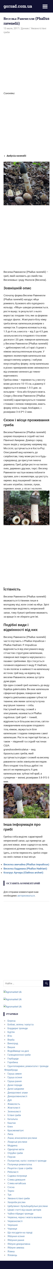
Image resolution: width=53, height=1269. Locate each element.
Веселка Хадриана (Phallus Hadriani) (25, 868)
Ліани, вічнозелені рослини (22, 1138)
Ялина (11, 1251)
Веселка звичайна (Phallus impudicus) (26, 864)
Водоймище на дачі (18, 1051)
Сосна (11, 1187)
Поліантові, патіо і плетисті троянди (27, 1160)
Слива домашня (16, 1179)
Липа (10, 1134)
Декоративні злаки (18, 1092)
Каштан (12, 1123)
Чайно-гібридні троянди (20, 1213)
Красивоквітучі (16, 1130)
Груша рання (15, 1081)
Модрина (12, 1145)
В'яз (10, 1035)
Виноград (13, 1043)
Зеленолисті (14, 1111)
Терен (11, 1191)
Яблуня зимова (16, 1247)
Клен (10, 1126)
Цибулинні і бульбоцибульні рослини (28, 1206)
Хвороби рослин (16, 1202)
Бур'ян (11, 1032)
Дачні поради (15, 1085)
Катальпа (13, 1119)
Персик (11, 1157)
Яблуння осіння (16, 1236)
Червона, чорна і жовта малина (25, 1217)
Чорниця (12, 1228)
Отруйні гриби (15, 1153)
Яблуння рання (16, 1240)
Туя (9, 1194)
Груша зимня (15, 1073)
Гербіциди (13, 1058)
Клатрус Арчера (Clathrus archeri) (23, 872)
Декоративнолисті (17, 1096)
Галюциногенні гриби (19, 1054)
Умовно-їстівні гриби (19, 1198)
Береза (11, 1020)
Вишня (11, 1047)
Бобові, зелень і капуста (21, 1024)
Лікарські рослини (17, 1141)
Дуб (10, 1100)
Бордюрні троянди (18, 1028)
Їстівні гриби (14, 1115)
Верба (11, 1039)
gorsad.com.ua (18, 6)
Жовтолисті (14, 1107)
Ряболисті (13, 1172)
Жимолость (14, 1104)
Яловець (12, 1255)
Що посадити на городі (20, 1232)
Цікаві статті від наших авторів (24, 1209)
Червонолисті (15, 1221)
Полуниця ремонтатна (20, 1164)
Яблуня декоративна (19, 1244)
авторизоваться (26, 895)
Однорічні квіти (16, 1149)
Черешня (13, 1225)
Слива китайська (17, 1183)
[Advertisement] (26, 62)
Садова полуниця (17, 1175)
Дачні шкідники (16, 1088)
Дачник (25, 28)
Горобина (13, 1062)
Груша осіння (15, 1077)
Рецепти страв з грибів (20, 1168)
